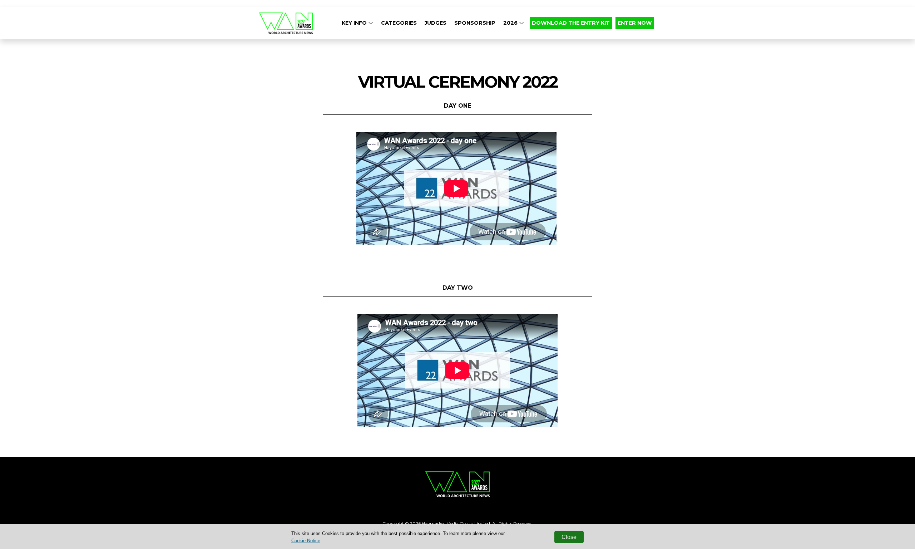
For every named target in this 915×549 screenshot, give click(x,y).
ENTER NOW (635, 23)
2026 (511, 23)
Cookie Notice (305, 540)
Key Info (355, 23)
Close (569, 537)
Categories (399, 23)
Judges (435, 23)
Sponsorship (474, 23)
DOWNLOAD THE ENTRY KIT (571, 23)
